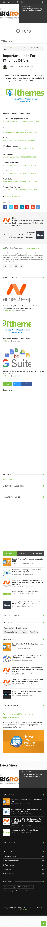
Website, (23, 66)
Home (6, 48)
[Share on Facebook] (5, 207)
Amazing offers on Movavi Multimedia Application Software (26, 692)
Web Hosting (8, 628)
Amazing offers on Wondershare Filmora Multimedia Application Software (28, 603)
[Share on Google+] (16, 207)
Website (11, 48)
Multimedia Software (11, 632)
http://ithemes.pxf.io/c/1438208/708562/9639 (19, 157)
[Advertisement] (23, 445)
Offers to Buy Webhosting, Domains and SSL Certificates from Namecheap (27, 680)
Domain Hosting (8, 310)
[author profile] (5, 68)
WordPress (19, 48)
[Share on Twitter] (11, 207)
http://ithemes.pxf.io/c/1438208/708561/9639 (19, 149)
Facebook (26, 384)
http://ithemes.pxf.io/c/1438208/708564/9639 (19, 165)
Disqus (16, 384)
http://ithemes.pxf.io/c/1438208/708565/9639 (19, 173)
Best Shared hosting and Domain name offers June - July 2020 (27, 571)
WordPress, (30, 66)
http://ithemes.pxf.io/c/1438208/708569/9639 (19, 141)
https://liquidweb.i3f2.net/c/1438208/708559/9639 (21, 121)
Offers (23, 31)
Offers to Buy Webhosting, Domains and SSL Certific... (32, 10)
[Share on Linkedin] (22, 207)
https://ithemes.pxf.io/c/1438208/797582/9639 (20, 190)
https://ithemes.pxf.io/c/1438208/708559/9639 (20, 132)
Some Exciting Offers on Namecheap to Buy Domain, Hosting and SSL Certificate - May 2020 (28, 582)
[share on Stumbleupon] (33, 207)
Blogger (7, 384)
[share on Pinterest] (27, 207)
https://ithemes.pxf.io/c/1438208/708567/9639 (20, 182)
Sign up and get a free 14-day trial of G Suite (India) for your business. (27, 657)
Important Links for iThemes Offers (16, 339)
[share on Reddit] (38, 207)
